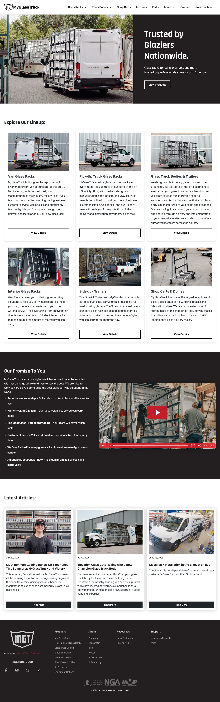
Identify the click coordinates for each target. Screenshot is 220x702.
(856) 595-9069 (22, 662)
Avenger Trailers (63, 657)
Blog (90, 647)
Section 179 (123, 643)
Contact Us (94, 643)
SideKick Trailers (63, 652)
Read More (38, 604)
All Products (61, 667)
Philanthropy (94, 662)
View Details (38, 232)
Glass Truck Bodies (64, 647)
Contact (185, 7)
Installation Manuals (160, 638)
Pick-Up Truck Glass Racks (101, 176)
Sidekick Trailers (93, 291)
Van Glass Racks (21, 176)
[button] (77, 7)
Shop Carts (124, 7)
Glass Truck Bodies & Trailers (174, 176)
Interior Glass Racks (24, 291)
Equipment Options (64, 672)
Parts (155, 7)
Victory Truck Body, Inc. (28, 653)
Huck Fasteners (125, 638)
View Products (157, 84)
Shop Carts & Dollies (167, 291)
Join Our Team (204, 7)
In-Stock (141, 7)
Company (93, 638)
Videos (91, 652)
